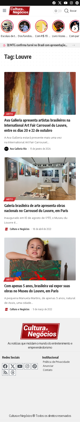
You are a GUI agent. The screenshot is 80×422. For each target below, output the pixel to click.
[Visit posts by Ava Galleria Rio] (6, 149)
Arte (9, 114)
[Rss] (5, 372)
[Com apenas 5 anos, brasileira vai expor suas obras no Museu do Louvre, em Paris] (40, 259)
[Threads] (12, 372)
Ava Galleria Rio (18, 148)
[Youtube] (65, 3)
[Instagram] (27, 366)
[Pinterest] (77, 3)
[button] (73, 45)
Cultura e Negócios (19, 229)
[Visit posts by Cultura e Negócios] (6, 229)
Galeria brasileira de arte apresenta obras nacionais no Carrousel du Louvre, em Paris (36, 208)
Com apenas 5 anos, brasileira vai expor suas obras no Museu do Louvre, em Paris (37, 288)
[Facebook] (54, 3)
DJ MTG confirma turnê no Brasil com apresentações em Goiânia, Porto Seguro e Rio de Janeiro (37, 45)
